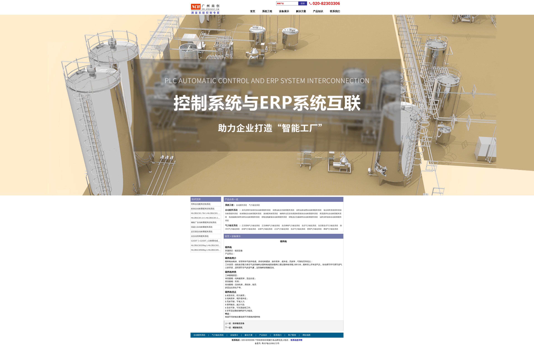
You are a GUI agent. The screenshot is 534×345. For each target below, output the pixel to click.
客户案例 (292, 335)
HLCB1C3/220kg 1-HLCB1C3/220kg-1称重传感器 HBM (215, 245)
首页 (252, 11)
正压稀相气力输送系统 (271, 225)
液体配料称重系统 (270, 214)
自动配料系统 (241, 205)
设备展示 (284, 11)
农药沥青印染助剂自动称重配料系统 (256, 210)
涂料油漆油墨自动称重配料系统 (309, 210)
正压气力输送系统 (281, 229)
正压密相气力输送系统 (251, 225)
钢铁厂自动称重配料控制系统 (203, 222)
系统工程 (267, 11)
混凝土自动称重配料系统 (201, 227)
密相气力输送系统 (314, 229)
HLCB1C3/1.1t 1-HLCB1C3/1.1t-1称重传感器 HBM (213, 218)
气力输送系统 (254, 205)
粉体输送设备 (238, 323)
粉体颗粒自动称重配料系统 (250, 214)
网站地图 (306, 335)
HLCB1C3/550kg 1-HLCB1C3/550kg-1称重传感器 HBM (215, 250)
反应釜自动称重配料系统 (201, 231)
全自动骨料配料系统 (200, 236)
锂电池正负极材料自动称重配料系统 (303, 217)
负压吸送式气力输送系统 (328, 225)
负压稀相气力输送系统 (291, 225)
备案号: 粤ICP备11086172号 (267, 343)
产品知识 (318, 11)
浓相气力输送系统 (249, 229)
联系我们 (335, 11)
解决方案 (301, 11)
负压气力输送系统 (309, 225)
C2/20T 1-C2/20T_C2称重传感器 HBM (208, 241)
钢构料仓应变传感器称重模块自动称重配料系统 (299, 214)
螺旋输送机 (238, 327)
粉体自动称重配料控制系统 (202, 209)
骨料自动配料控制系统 (201, 204)
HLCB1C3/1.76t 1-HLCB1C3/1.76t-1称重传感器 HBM (214, 213)
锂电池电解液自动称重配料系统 (274, 217)
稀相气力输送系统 (331, 229)
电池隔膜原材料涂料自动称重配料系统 (244, 217)
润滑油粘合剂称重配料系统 (283, 210)
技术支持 (196, 199)
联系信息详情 (296, 340)
